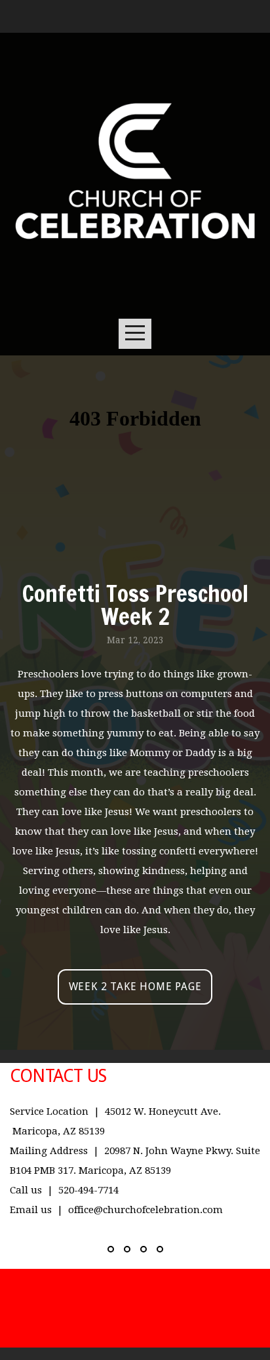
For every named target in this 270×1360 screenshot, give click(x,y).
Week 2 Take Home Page (135, 986)
